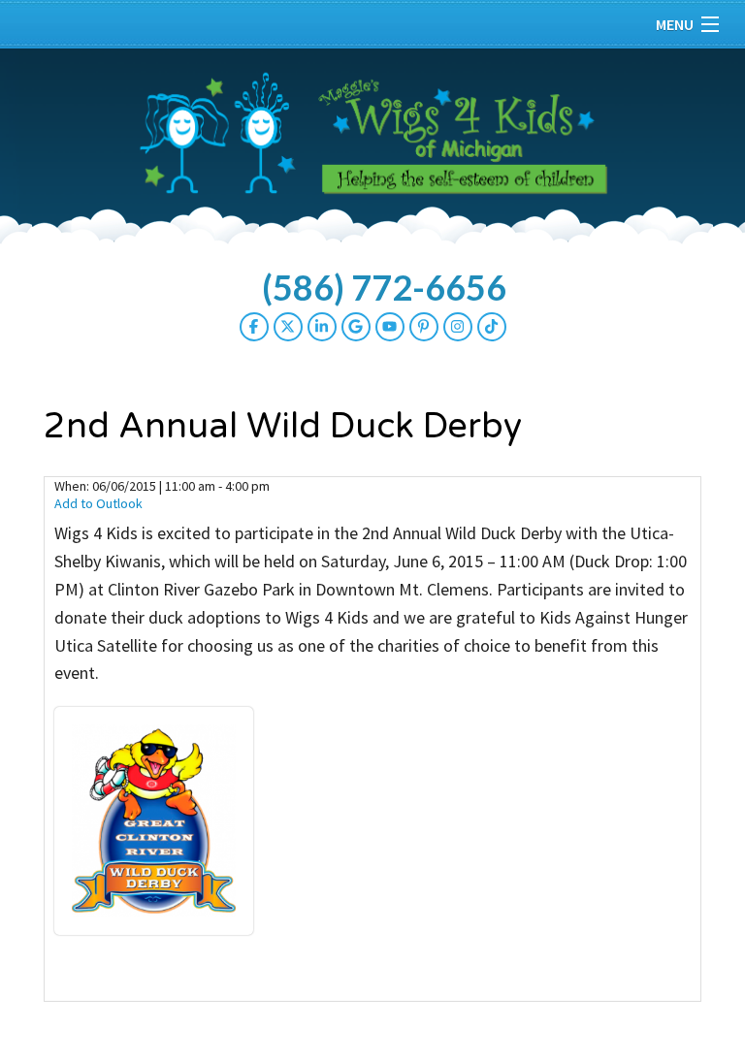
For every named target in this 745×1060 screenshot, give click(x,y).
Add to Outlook (98, 503)
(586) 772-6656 (384, 287)
